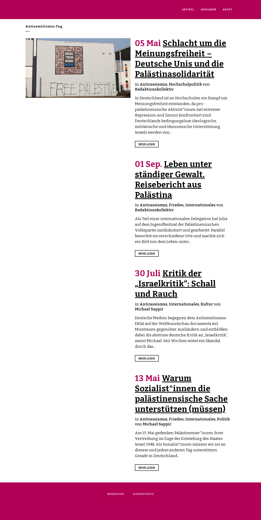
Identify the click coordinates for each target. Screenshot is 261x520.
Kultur (207, 304)
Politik (223, 419)
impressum (115, 494)
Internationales (200, 205)
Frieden (176, 205)
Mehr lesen (147, 144)
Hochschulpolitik (185, 84)
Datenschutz (143, 494)
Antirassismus (153, 84)
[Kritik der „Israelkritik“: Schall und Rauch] (77, 298)
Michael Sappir (149, 309)
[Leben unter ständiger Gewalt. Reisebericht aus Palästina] (77, 193)
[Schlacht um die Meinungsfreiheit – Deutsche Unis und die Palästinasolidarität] (77, 68)
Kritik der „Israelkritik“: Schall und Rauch (175, 284)
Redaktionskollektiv (154, 89)
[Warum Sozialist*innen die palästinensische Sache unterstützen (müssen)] (77, 402)
